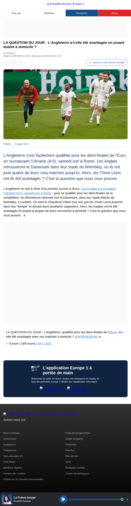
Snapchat (29, 426)
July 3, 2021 (44, 343)
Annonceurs (9, 438)
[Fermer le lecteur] (127, 499)
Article (7, 143)
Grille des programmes (78, 433)
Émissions (81, 13)
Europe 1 (11, 53)
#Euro (113, 332)
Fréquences (9, 450)
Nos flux (70, 450)
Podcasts (49, 13)
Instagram (11, 426)
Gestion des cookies (14, 473)
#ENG (94, 336)
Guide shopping (74, 438)
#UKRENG (82, 336)
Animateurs (9, 444)
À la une (16, 13)
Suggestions (22, 143)
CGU (68, 462)
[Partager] (6, 63)
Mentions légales (12, 467)
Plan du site (72, 456)
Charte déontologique (77, 473)
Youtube (23, 426)
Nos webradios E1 (13, 456)
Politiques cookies (75, 467)
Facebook (17, 426)
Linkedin (34, 426)
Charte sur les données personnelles (23, 479)
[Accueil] (65, 3)
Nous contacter (11, 433)
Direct (115, 13)
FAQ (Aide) (9, 462)
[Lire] (63, 499)
